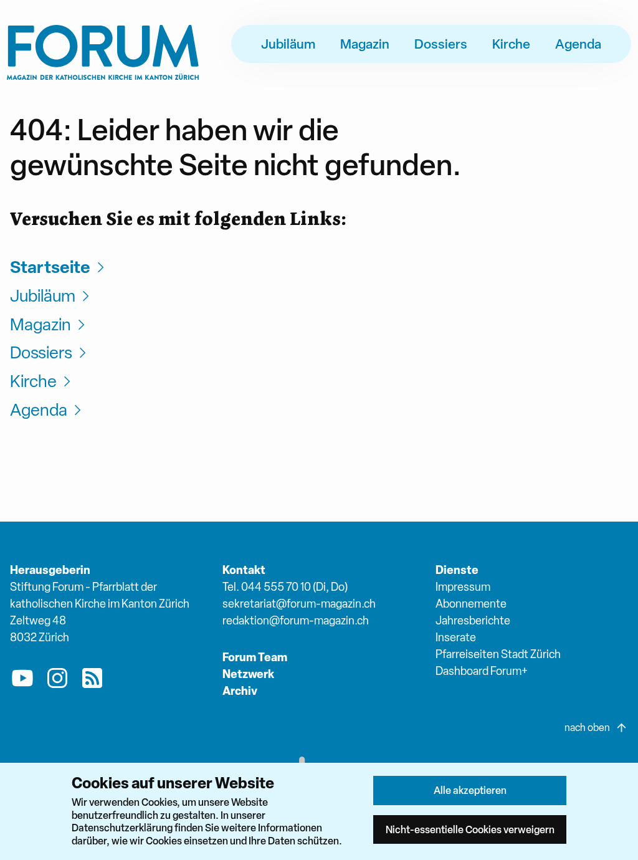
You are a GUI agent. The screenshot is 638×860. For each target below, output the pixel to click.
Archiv (239, 691)
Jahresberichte (473, 620)
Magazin (364, 43)
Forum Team (254, 657)
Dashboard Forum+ (482, 671)
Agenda (578, 43)
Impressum (463, 587)
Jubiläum (288, 43)
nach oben (587, 727)
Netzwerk (248, 674)
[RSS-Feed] (92, 680)
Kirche (511, 43)
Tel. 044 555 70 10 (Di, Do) (285, 587)
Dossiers (440, 43)
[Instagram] (57, 680)
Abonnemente (471, 603)
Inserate (456, 637)
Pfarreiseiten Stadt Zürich (498, 654)
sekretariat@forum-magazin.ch (299, 603)
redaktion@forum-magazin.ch (295, 620)
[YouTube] (22, 680)
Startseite (50, 267)
